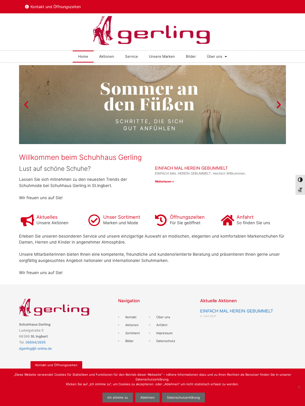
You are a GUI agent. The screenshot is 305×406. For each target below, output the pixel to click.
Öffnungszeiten (187, 217)
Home (83, 56)
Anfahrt (245, 217)
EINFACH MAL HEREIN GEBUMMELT (191, 168)
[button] (26, 104)
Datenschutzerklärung (183, 397)
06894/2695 (35, 342)
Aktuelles (46, 217)
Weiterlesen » (164, 181)
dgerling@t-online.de (35, 348)
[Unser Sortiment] (94, 220)
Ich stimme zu (117, 397)
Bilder (191, 56)
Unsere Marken (162, 56)
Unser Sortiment (121, 217)
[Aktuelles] (27, 220)
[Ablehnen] (299, 387)
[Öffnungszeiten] (161, 220)
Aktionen (106, 56)
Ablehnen (147, 397)
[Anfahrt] (228, 220)
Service (131, 56)
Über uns (214, 56)
